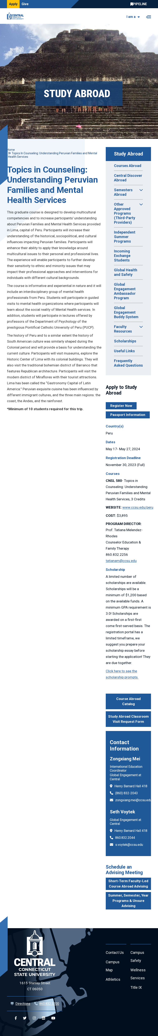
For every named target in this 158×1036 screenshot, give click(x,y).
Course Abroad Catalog (128, 701)
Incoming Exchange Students (122, 255)
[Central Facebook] (16, 1018)
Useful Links (124, 351)
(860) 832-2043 (126, 793)
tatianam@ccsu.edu (121, 561)
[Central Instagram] (34, 1018)
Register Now (121, 406)
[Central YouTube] (53, 1018)
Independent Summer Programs (124, 236)
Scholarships (125, 341)
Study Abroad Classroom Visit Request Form (128, 719)
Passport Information (127, 415)
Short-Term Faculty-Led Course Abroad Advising (128, 883)
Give (25, 4)
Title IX (136, 987)
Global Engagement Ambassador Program (125, 291)
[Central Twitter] (25, 1018)
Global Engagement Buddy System (126, 312)
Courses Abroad (127, 165)
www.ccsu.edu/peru (137, 507)
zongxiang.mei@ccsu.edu (133, 800)
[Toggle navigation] (148, 16)
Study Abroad (128, 154)
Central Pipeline (139, 4)
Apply (13, 4)
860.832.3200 (49, 1004)
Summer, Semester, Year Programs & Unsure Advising (128, 900)
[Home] (16, 16)
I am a (131, 17)
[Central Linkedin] (43, 1018)
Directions (22, 1004)
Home (11, 149)
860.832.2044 (125, 838)
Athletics (113, 979)
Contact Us (115, 952)
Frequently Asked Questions (128, 363)
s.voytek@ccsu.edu (129, 845)
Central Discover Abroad (128, 177)
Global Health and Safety (125, 272)
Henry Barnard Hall (127, 786)
